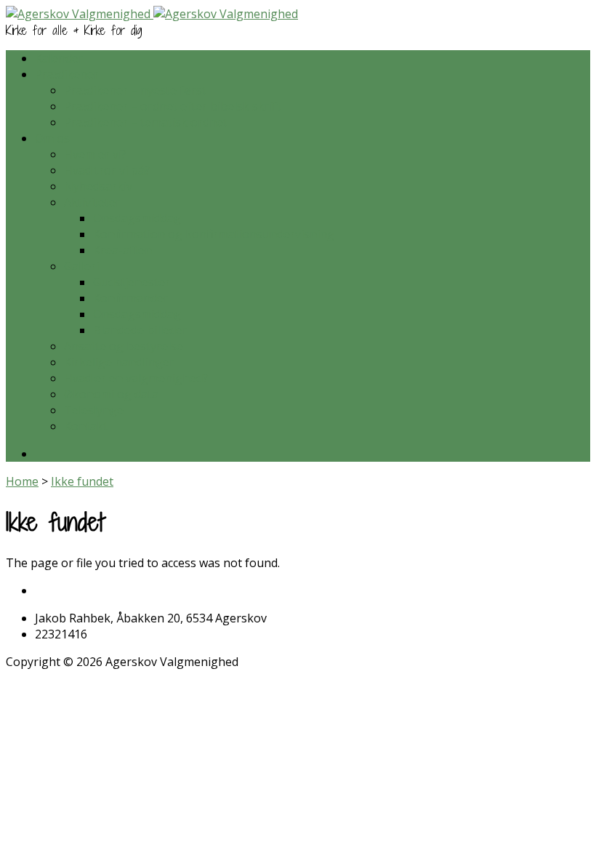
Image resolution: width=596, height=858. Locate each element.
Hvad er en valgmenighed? (136, 378)
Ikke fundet (82, 481)
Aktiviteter (92, 202)
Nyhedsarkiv (98, 186)
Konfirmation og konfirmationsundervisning (213, 234)
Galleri (81, 266)
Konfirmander (131, 298)
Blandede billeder (140, 330)
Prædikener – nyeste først (135, 90)
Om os (52, 138)
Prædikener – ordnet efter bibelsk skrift (172, 106)
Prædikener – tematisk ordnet (145, 122)
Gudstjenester (131, 282)
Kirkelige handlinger (119, 362)
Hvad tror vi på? (107, 170)
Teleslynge (94, 410)
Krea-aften (122, 250)
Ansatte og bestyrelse (123, 346)
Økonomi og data (111, 394)
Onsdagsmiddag (137, 218)
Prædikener (67, 74)
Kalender (59, 58)
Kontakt (86, 426)
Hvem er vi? (95, 154)
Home (22, 481)
